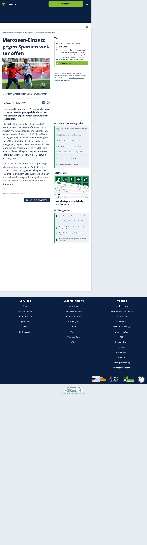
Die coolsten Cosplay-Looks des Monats (68, 159)
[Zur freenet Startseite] (9, 3)
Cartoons (73, 306)
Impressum (122, 316)
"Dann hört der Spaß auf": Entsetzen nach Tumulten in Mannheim (71, 228)
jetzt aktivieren (65, 63)
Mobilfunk (65, 3)
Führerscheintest (73, 316)
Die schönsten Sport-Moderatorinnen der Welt (73, 216)
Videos (73, 332)
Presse (122, 347)
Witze (73, 342)
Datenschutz (121, 321)
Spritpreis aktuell (25, 311)
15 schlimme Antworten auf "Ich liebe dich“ (69, 141)
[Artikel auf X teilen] (48, 102)
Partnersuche (25, 332)
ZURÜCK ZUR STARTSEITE (36, 200)
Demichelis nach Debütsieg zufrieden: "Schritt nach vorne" (72, 239)
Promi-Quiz (73, 321)
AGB (122, 337)
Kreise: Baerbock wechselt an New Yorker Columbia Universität (71, 129)
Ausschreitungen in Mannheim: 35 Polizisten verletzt (72, 222)
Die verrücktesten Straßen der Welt (67, 165)
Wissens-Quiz (73, 337)
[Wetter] (73, 27)
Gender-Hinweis (121, 342)
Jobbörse (25, 321)
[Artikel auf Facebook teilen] (44, 102)
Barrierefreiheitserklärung (121, 311)
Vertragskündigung (121, 362)
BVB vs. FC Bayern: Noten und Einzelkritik (68, 147)
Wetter (25, 326)
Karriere (121, 357)
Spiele (73, 326)
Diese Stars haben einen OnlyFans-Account (69, 135)
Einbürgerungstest (73, 311)
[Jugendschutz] (73, 390)
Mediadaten (121, 352)
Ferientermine (25, 316)
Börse (25, 306)
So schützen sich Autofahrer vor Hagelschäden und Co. (71, 153)
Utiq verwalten (121, 332)
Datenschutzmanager (121, 326)
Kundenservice (121, 306)
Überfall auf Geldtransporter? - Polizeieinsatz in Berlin (73, 233)
